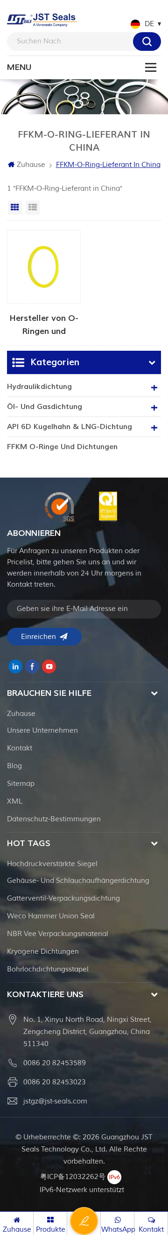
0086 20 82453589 (54, 1063)
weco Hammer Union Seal (51, 916)
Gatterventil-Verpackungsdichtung (63, 898)
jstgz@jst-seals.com (55, 1101)
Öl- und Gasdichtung (44, 406)
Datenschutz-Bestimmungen (54, 819)
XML (14, 801)
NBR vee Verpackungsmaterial (57, 934)
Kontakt (19, 748)
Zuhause (31, 164)
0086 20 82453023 (54, 1082)
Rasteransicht (15, 208)
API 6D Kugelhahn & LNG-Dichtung (69, 426)
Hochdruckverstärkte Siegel (52, 864)
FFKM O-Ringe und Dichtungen (62, 446)
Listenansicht (33, 208)
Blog (14, 766)
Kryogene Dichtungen (43, 951)
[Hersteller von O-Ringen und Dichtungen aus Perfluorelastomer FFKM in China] (44, 283)
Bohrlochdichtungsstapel (48, 969)
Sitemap (21, 783)
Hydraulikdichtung (39, 386)
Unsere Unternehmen (42, 730)
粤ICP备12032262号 (72, 1177)
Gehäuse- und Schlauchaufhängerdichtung (78, 880)
